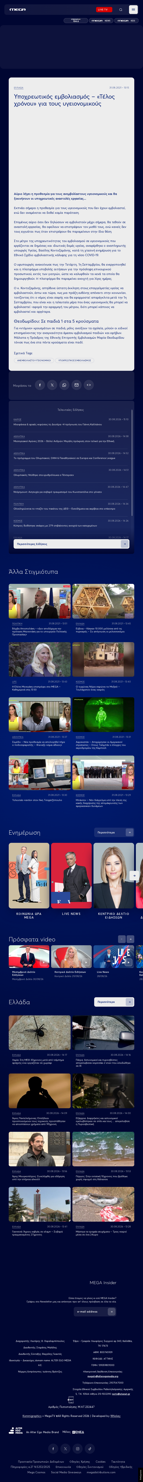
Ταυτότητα (118, 1461)
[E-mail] (76, 385)
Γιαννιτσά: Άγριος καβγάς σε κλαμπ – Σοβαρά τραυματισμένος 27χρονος (37, 1233)
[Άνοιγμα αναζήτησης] (120, 9)
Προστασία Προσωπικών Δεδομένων (41, 1461)
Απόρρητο (140, 1475)
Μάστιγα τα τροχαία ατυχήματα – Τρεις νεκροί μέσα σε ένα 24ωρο (101, 1233)
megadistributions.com (101, 1472)
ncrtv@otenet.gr (121, 1393)
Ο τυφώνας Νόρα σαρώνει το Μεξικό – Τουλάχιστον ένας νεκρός (98, 688)
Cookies (101, 1461)
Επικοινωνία (63, 1467)
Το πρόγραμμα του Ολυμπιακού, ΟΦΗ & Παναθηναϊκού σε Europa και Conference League (64, 458)
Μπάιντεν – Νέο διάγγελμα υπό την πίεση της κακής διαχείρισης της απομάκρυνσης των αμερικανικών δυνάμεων (101, 803)
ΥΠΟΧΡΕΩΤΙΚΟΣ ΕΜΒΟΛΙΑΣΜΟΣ (74, 360)
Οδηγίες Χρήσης (80, 1461)
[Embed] (89, 385)
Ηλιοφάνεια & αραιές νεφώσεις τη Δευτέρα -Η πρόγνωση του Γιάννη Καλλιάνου (58, 424)
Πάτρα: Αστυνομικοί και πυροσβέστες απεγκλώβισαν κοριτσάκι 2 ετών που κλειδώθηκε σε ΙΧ (103, 1062)
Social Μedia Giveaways (66, 1472)
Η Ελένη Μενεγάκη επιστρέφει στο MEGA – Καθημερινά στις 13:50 (36, 688)
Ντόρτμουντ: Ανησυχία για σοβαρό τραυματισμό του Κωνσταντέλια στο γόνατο (58, 491)
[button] (133, 9)
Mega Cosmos (36, 1472)
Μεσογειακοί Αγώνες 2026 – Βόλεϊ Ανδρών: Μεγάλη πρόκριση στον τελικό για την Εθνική (64, 441)
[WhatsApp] (64, 385)
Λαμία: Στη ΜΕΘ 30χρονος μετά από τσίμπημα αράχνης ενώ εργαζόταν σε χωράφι (38, 1061)
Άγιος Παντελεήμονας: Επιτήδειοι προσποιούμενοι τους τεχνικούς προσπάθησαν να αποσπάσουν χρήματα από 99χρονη (38, 1121)
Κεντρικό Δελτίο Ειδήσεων (70, 972)
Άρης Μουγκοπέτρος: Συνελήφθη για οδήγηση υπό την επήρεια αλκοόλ (38, 1178)
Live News (71, 914)
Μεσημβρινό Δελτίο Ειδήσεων (23, 973)
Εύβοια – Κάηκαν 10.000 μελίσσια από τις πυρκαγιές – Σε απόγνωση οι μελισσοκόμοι (100, 630)
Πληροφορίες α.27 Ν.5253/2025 (30, 1467)
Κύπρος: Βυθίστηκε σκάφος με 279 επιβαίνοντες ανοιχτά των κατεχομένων (55, 525)
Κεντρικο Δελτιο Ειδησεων (113, 915)
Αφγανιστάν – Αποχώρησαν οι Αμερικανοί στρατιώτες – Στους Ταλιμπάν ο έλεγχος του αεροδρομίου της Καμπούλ (101, 744)
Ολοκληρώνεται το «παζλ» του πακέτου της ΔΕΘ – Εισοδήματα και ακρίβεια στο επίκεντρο (64, 508)
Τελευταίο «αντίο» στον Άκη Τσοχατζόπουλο (37, 800)
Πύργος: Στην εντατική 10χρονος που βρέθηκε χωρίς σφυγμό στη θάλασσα (102, 1178)
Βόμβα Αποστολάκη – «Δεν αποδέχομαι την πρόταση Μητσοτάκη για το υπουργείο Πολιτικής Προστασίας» (39, 631)
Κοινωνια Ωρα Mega (29, 915)
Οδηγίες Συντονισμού (89, 1467)
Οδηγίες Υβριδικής (120, 1467)
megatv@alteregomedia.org (103, 1376)
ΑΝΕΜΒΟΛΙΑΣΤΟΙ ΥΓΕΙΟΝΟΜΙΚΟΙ (34, 360)
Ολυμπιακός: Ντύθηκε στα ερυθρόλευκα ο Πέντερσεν (44, 475)
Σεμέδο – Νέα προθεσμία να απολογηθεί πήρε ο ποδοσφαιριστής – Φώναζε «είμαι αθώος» (38, 743)
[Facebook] (40, 385)
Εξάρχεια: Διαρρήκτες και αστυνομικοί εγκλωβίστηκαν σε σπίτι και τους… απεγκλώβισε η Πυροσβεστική (103, 1121)
